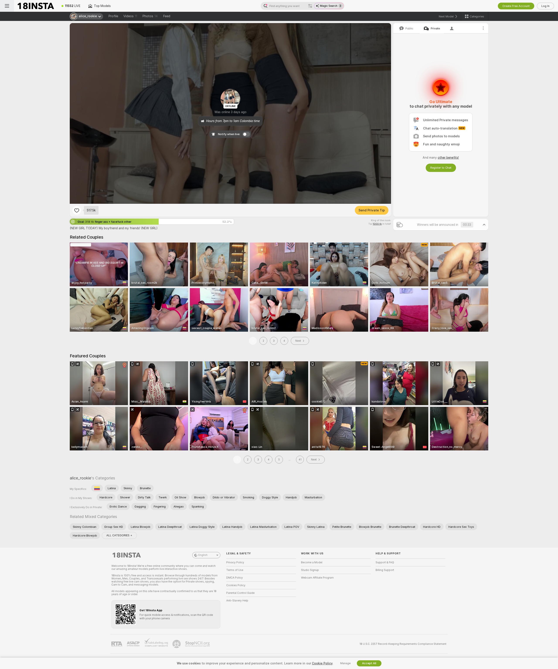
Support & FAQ (385, 562)
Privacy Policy (235, 562)
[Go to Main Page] (36, 6)
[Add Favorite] (76, 210)
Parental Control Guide (240, 592)
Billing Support (385, 570)
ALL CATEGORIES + (119, 535)
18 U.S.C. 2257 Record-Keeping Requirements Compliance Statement (402, 643)
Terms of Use (234, 570)
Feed (166, 16)
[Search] (310, 6)
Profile (113, 16)
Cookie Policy (322, 663)
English (203, 555)
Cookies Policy (235, 585)
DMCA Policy (234, 577)
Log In (545, 6)
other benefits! (448, 157)
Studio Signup (310, 570)
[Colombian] (97, 488)
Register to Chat (440, 167)
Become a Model (311, 562)
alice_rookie (80, 478)
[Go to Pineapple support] (177, 644)
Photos (150, 16)
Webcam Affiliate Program (317, 577)
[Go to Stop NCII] (198, 644)
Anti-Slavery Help (237, 600)
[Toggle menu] (7, 6)
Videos (130, 16)
